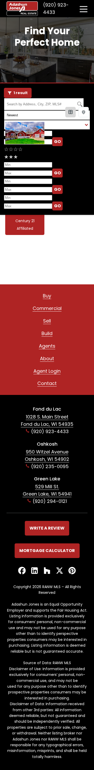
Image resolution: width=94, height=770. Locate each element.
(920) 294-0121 (50, 501)
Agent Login (47, 371)
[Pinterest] (72, 571)
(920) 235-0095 (50, 466)
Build (47, 333)
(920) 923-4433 (56, 8)
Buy (47, 295)
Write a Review (47, 528)
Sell (47, 321)
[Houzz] (47, 571)
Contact (47, 383)
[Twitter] (59, 571)
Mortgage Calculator (47, 551)
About (47, 358)
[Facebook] (22, 571)
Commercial (47, 308)
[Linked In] (34, 571)
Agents (47, 346)
